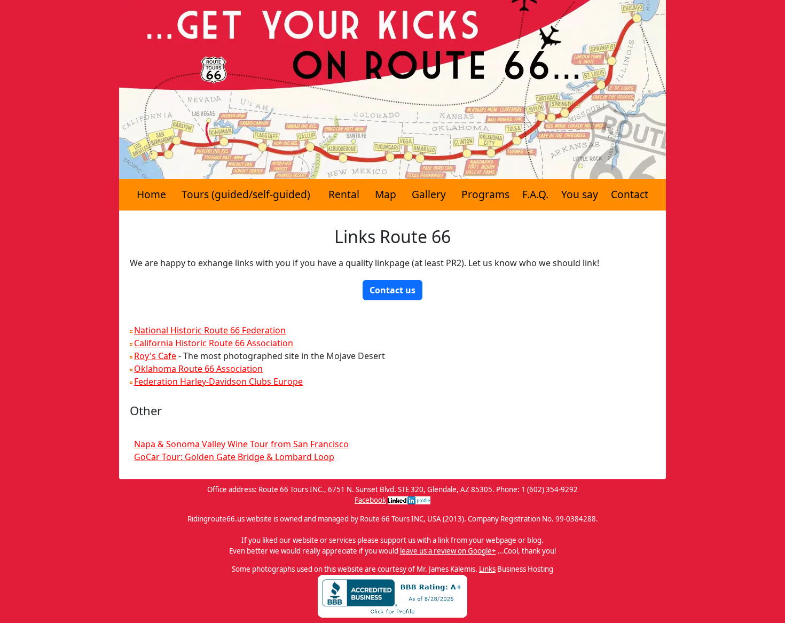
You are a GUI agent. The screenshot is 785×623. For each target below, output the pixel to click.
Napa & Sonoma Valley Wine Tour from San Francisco (241, 444)
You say (579, 194)
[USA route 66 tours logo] (392, 89)
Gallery (429, 194)
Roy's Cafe (155, 356)
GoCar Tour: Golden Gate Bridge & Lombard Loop (234, 457)
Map (385, 194)
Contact (629, 194)
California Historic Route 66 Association (213, 343)
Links (487, 569)
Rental (343, 194)
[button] (392, 290)
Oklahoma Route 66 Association (198, 369)
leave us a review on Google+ (448, 551)
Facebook (370, 500)
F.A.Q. (535, 194)
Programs (485, 194)
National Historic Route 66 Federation (210, 330)
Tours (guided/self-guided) (246, 194)
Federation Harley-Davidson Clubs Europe (218, 381)
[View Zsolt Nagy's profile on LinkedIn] (409, 500)
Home (151, 194)
